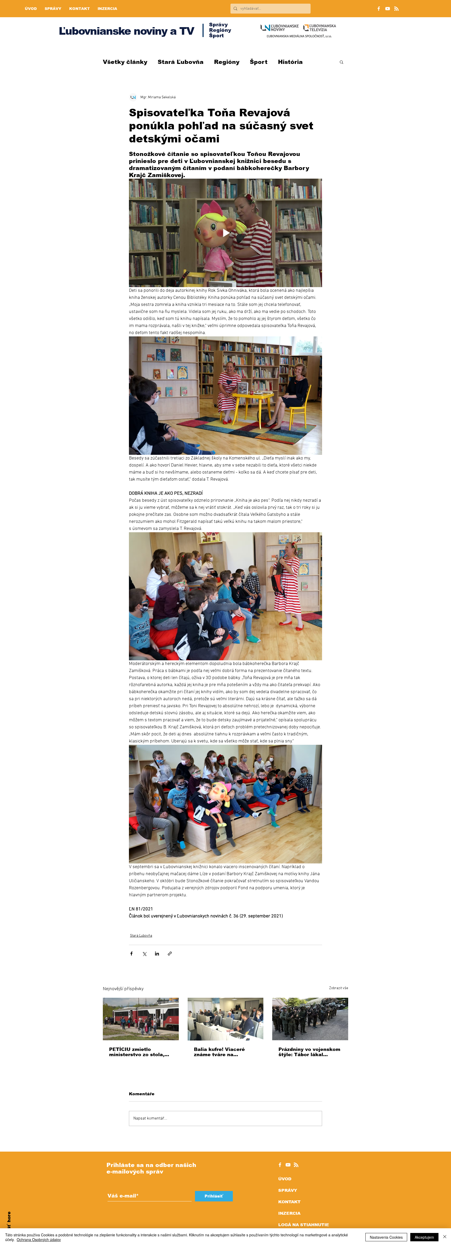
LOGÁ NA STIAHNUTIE (303, 1225)
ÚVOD (284, 1179)
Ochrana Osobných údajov (39, 1239)
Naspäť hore (9, 1227)
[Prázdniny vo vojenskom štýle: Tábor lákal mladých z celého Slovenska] (310, 1019)
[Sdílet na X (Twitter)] (144, 953)
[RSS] (396, 8)
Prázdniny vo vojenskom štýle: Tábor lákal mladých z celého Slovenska (309, 1052)
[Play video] (225, 233)
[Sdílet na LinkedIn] (157, 953)
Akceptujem (424, 1237)
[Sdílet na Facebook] (131, 953)
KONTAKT (289, 1202)
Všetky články (125, 62)
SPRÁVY (287, 1190)
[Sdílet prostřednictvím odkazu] (169, 953)
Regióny (226, 62)
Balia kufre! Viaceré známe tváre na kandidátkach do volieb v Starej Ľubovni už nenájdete (224, 1052)
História (290, 62)
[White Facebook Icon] (280, 1165)
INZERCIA (289, 1213)
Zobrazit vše (338, 988)
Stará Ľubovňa (181, 62)
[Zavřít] (445, 1237)
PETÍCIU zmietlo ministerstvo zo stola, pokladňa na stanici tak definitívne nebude (139, 1052)
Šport (259, 62)
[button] (341, 62)
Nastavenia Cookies (386, 1237)
